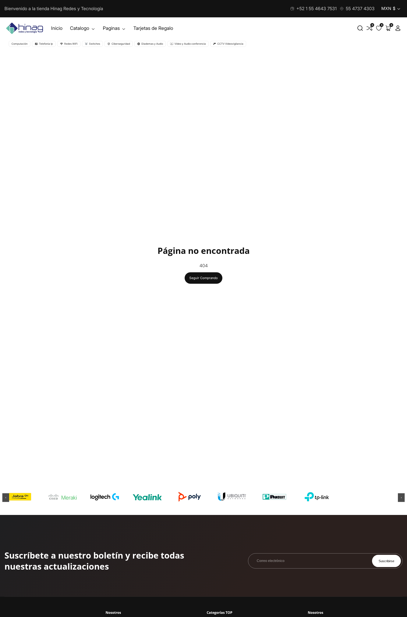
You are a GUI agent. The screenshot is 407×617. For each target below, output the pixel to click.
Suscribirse (386, 561)
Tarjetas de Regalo (153, 28)
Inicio (57, 28)
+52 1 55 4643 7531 (316, 8)
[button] (360, 28)
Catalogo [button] (80, 28)
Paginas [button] (112, 28)
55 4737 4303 (360, 8)
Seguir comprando (203, 278)
